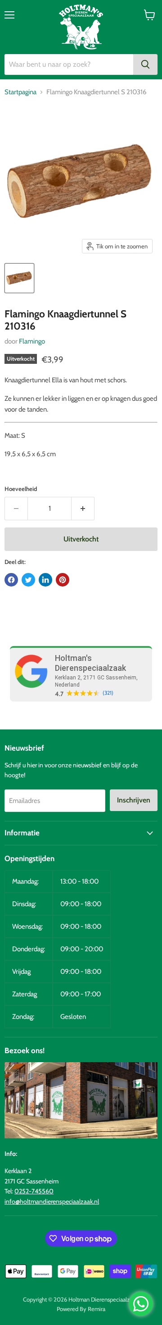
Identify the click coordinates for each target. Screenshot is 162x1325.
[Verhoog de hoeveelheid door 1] (83, 508)
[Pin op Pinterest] (62, 580)
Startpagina (20, 92)
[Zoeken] (145, 64)
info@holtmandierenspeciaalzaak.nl (51, 1201)
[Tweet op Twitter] (28, 580)
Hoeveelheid (20, 489)
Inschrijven (133, 800)
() (108, 693)
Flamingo (32, 341)
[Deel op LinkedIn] (45, 580)
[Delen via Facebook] (11, 580)
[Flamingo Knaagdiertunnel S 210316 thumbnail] (19, 278)
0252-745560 (34, 1191)
